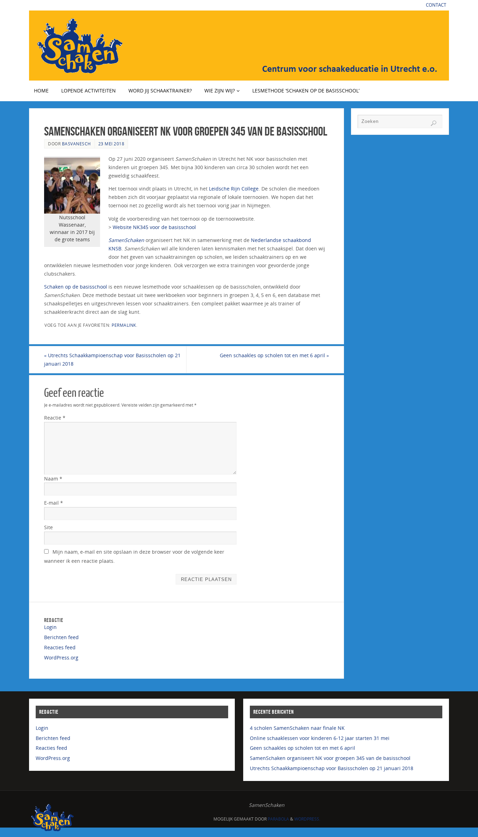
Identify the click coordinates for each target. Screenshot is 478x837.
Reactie (54, 417)
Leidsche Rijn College (234, 188)
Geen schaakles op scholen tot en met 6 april (274, 355)
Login (50, 627)
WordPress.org (61, 657)
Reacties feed (60, 647)
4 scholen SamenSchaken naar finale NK (297, 728)
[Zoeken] (433, 123)
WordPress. (307, 819)
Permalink (124, 325)
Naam (53, 478)
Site (48, 527)
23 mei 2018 (111, 143)
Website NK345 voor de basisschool (154, 227)
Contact (436, 5)
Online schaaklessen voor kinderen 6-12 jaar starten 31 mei (319, 738)
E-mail (53, 502)
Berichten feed (61, 637)
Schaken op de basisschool (75, 286)
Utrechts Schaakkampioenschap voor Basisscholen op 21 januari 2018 (112, 359)
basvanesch (76, 143)
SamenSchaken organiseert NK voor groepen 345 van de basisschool (330, 758)
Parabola (278, 819)
